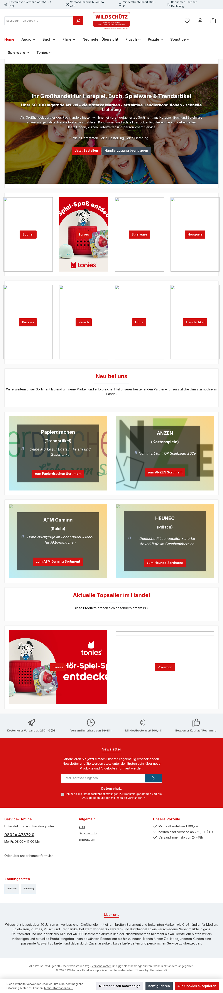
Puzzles (28, 322)
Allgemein (87, 819)
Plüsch (83, 322)
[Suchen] (78, 20)
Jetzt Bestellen (86, 150)
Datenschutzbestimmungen (100, 793)
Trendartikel (195, 322)
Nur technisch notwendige (119, 986)
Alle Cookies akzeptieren (196, 986)
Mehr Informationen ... (58, 988)
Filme (139, 322)
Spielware (139, 234)
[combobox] (38, 20)
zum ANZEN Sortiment (164, 472)
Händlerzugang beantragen (126, 150)
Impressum (87, 839)
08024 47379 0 (19, 834)
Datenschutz (88, 833)
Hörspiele (195, 234)
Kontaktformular (40, 856)
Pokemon (165, 667)
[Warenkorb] (213, 20)
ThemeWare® (158, 970)
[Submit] (153, 778)
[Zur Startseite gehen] (111, 21)
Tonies (83, 234)
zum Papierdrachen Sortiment (57, 473)
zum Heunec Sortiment (165, 563)
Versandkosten (102, 966)
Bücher (28, 234)
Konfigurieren (159, 986)
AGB (85, 797)
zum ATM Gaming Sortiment (58, 561)
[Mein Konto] (200, 20)
